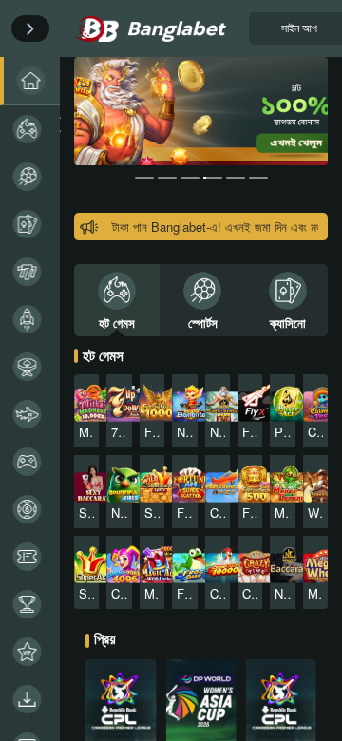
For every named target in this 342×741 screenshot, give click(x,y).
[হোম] (30, 81)
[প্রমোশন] (30, 556)
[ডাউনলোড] (30, 699)
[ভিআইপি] (30, 651)
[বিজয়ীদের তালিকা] (30, 604)
